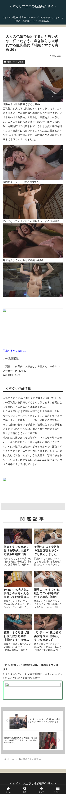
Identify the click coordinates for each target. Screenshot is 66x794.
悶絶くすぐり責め (15, 62)
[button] (59, 544)
